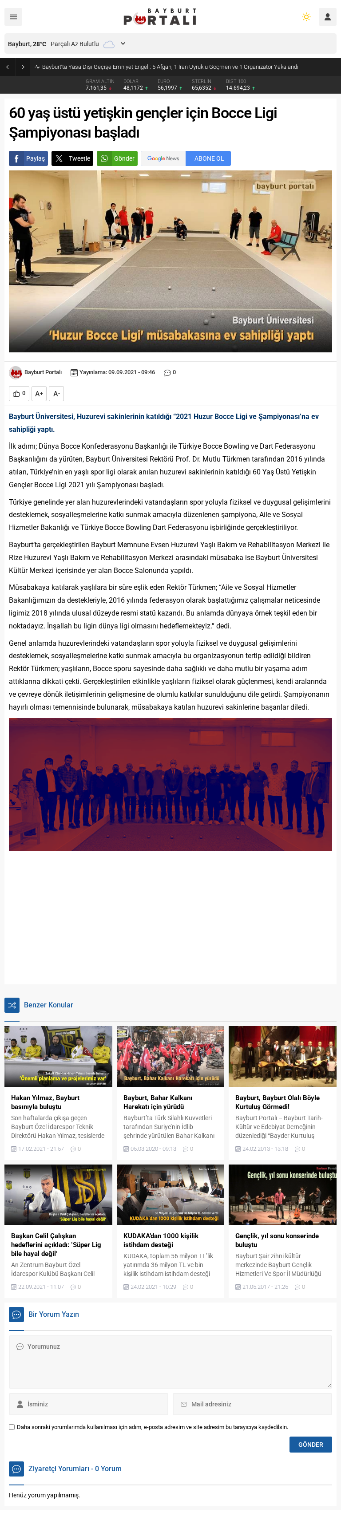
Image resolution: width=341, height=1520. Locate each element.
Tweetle (79, 158)
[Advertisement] (170, 918)
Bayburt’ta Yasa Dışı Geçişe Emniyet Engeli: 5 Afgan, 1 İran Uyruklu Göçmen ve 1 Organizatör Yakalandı (170, 66)
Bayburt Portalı (43, 372)
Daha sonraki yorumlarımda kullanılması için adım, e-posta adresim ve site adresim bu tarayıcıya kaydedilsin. (152, 1427)
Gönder (124, 158)
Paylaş (35, 158)
